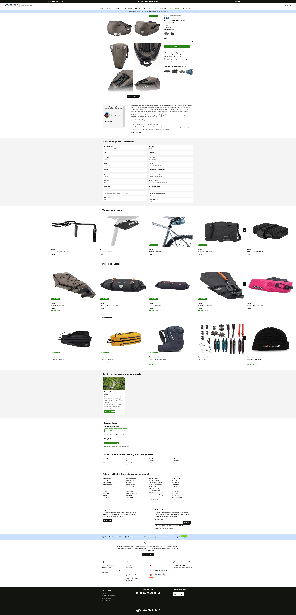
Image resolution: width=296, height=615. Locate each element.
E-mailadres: (159, 519)
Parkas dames (106, 480)
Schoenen (109, 8)
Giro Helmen (175, 480)
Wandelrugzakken (130, 480)
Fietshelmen (129, 495)
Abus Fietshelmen (176, 495)
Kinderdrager (129, 497)
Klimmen (137, 8)
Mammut (151, 467)
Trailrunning (128, 8)
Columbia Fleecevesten (155, 492)
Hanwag (174, 462)
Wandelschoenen (130, 484)
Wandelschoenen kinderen (133, 493)
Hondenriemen (176, 486)
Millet (127, 460)
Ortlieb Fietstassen (176, 489)
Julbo (173, 458)
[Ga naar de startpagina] (165, 15)
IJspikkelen (129, 482)
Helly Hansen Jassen (154, 490)
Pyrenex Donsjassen (154, 488)
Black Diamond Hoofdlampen (156, 495)
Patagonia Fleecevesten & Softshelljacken (156, 485)
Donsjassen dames (108, 478)
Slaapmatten (106, 493)
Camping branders (131, 478)
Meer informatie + (137, 132)
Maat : (166, 38)
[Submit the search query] (281, 5)
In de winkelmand (177, 46)
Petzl (173, 467)
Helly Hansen (129, 465)
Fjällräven (151, 458)
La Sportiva (106, 465)
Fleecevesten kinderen (155, 480)
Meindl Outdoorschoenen (155, 497)
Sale (196, 8)
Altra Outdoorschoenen (178, 491)
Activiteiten (163, 8)
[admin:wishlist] (191, 46)
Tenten (105, 491)
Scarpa (151, 462)
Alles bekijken (132, 96)
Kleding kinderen (153, 478)
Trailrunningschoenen (132, 486)
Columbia (151, 460)
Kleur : (169, 29)
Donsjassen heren (107, 484)
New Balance (175, 460)
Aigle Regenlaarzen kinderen (156, 482)
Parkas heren (106, 486)
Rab (104, 462)
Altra (127, 458)
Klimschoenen (129, 491)
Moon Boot (129, 462)
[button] (119, 28)
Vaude (150, 465)
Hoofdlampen (106, 495)
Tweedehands (176, 8)
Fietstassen (172, 15)
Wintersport (147, 8)
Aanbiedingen (187, 8)
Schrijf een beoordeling (169, 22)
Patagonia (105, 458)
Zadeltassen (178, 15)
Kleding (101, 8)
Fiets (155, 8)
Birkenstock (175, 465)
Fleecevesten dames (108, 482)
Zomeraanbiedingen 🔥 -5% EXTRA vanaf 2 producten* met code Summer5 (148, 11)
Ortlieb (166, 18)
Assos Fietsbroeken (177, 478)
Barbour (128, 467)
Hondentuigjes (175, 484)
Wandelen (118, 8)
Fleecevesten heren (108, 489)
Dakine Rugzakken (153, 499)
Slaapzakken (106, 497)
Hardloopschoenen (131, 489)
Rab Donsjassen (176, 482)
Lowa (104, 467)
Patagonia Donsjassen (178, 497)
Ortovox (105, 460)
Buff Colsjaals (175, 493)
